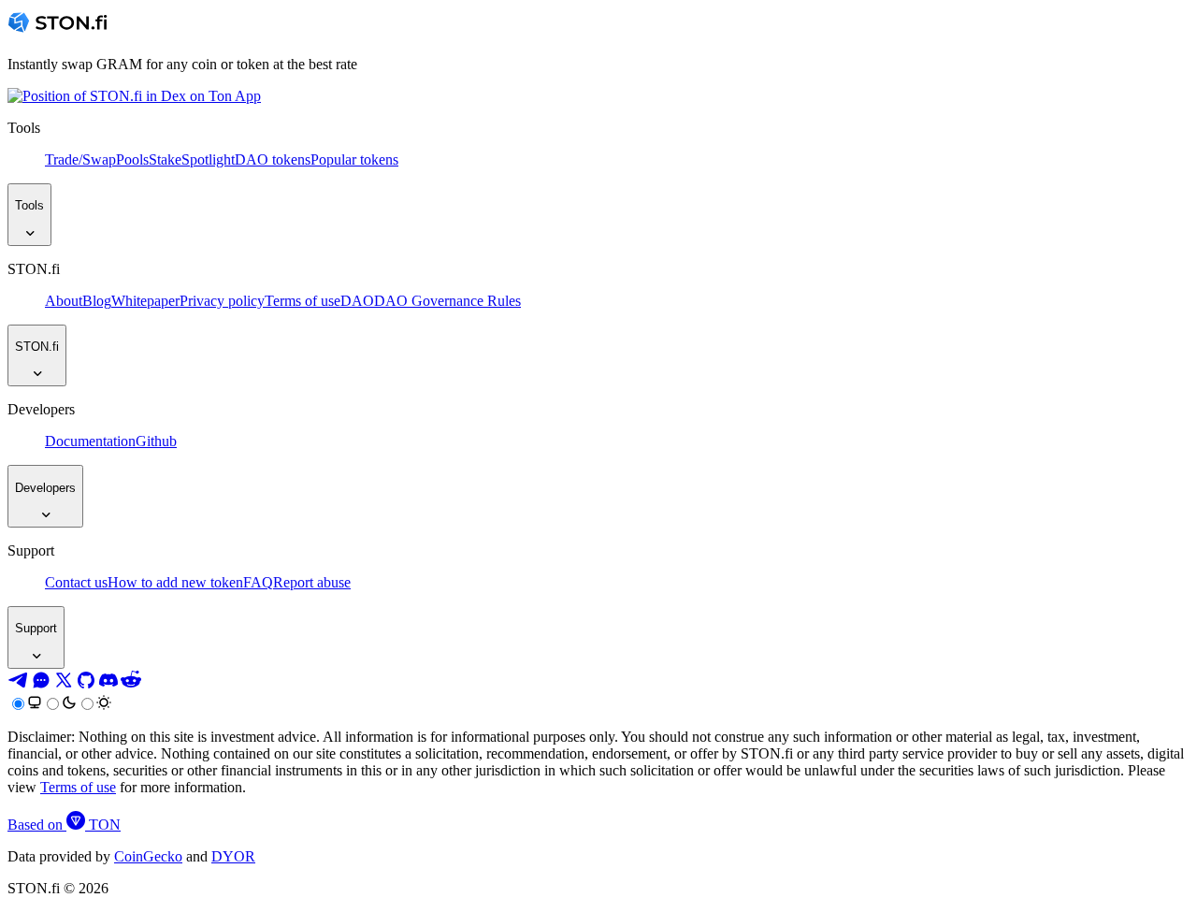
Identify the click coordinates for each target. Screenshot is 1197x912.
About (63, 301)
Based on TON (64, 824)
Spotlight (208, 159)
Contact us (76, 582)
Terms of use (302, 301)
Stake (165, 159)
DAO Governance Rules (447, 301)
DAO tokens (272, 159)
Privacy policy (222, 301)
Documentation (90, 441)
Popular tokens (354, 159)
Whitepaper (145, 301)
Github (156, 441)
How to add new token (175, 582)
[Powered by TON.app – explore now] (134, 96)
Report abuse (312, 582)
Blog (96, 301)
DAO (357, 301)
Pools (132, 159)
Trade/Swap (80, 159)
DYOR (233, 856)
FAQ (258, 582)
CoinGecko (148, 856)
